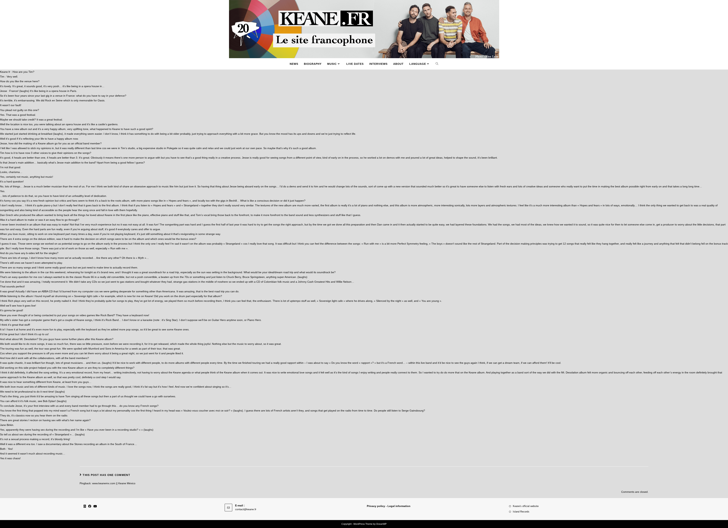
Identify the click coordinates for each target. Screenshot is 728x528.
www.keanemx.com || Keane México (113, 483)
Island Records (521, 511)
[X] (85, 506)
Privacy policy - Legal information (388, 506)
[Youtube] (95, 506)
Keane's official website (526, 506)
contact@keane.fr (245, 509)
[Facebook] (89, 506)
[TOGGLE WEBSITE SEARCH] (437, 64)
